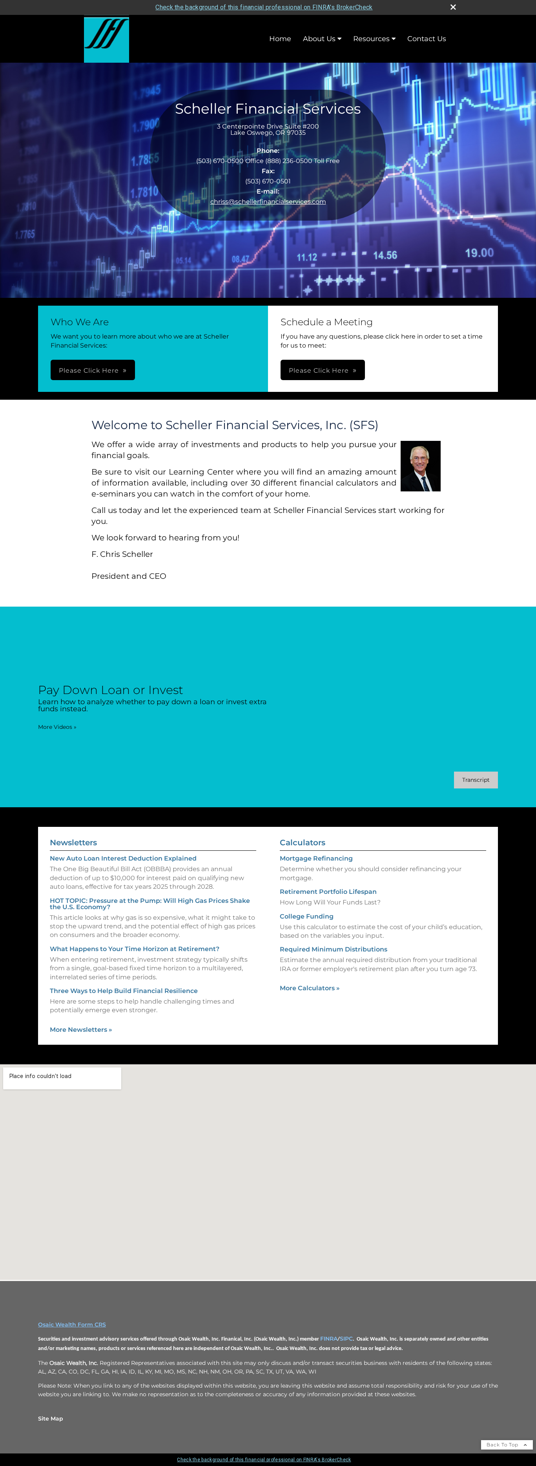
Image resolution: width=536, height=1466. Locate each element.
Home (280, 38)
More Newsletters (81, 1029)
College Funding (307, 916)
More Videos (57, 727)
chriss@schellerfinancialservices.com (268, 201)
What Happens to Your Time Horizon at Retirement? (134, 949)
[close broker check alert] (453, 7)
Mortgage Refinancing (316, 858)
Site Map (50, 1418)
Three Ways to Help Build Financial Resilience (124, 991)
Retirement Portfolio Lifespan (328, 891)
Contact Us (426, 38)
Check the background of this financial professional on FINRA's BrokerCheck (263, 7)
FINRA (328, 1338)
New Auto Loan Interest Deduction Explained (123, 858)
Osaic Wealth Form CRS (72, 1324)
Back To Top (503, 1445)
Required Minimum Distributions (333, 949)
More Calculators (310, 988)
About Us (319, 38)
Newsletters (73, 842)
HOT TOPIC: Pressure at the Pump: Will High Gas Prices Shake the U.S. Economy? (150, 904)
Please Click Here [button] (89, 370)
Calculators (302, 842)
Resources (371, 38)
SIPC (346, 1338)
